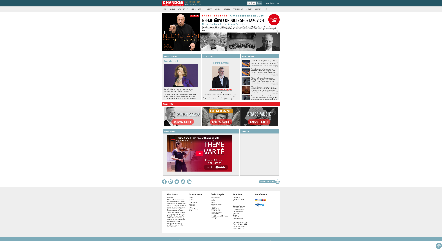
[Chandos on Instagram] (171, 183)
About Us (170, 198)
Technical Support (238, 199)
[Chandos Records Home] (173, 5)
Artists (201, 9)
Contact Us (236, 198)
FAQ (190, 207)
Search (172, 9)
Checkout (192, 206)
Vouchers (258, 9)
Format (217, 9)
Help (266, 9)
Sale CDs (249, 9)
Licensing (226, 9)
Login (267, 3)
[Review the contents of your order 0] (278, 4)
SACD (213, 201)
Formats (213, 207)
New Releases (183, 9)
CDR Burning (238, 9)
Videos (209, 9)
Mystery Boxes (215, 210)
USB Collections (216, 209)
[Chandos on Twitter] (177, 183)
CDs (212, 199)
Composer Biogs (216, 204)
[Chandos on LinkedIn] (190, 183)
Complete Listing (216, 212)
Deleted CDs (215, 214)
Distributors (236, 201)
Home (165, 9)
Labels (193, 9)
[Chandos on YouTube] (183, 183)
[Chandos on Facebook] (165, 183)
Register (272, 3)
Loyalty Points (193, 209)
